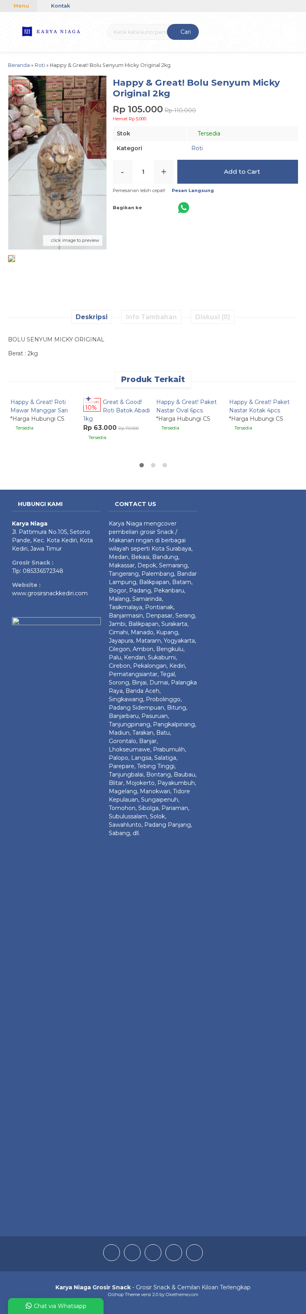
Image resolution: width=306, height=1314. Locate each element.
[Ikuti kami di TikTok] (153, 1253)
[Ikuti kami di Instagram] (132, 1253)
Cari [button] (185, 31)
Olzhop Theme (124, 1294)
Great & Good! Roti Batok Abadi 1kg (116, 410)
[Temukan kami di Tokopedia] (194, 1253)
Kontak (60, 6)
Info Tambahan (151, 317)
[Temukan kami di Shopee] (173, 1253)
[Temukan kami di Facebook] (111, 1253)
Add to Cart (241, 171)
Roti (197, 148)
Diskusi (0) (212, 317)
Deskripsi (92, 317)
